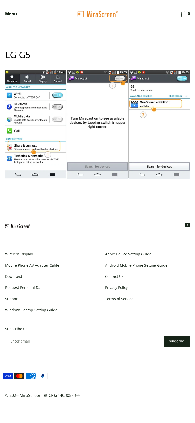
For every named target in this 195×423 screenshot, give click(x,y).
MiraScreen (30, 395)
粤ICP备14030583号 (61, 395)
